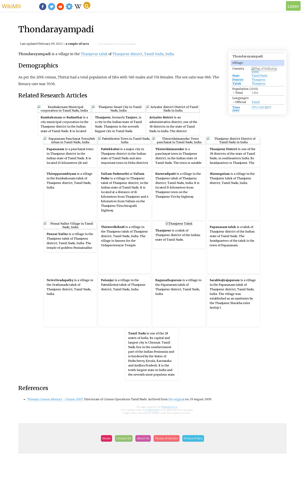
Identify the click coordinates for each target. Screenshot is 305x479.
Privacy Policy (193, 438)
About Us (143, 438)
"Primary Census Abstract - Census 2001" (55, 399)
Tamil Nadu (260, 75)
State (236, 75)
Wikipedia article (169, 406)
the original (176, 399)
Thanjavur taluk (94, 54)
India (255, 71)
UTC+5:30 (258, 107)
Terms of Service (166, 438)
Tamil (256, 102)
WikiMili (11, 6)
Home (106, 438)
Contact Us (123, 438)
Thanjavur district (127, 54)
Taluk (236, 83)
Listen (293, 6)
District (237, 79)
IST (268, 107)
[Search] (86, 5)
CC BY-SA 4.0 (152, 409)
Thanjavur (259, 79)
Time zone (236, 109)
